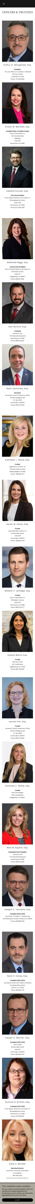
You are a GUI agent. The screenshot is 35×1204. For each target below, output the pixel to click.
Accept (17, 1200)
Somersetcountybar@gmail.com (17, 1178)
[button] (4, 3)
